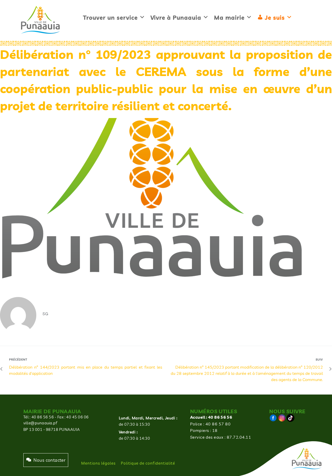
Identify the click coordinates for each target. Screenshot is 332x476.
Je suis (275, 17)
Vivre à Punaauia (175, 17)
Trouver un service (110, 17)
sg (46, 313)
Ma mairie (229, 17)
